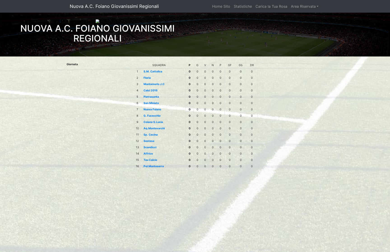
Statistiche (243, 6)
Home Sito (221, 6)
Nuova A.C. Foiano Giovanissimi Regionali (114, 6)
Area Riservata (303, 6)
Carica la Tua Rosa (271, 6)
